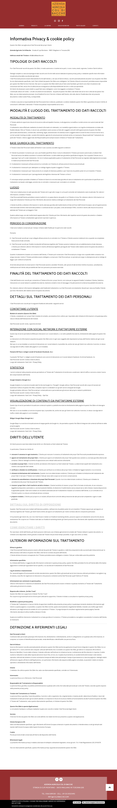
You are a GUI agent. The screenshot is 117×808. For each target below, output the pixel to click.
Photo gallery (80, 25)
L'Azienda (21, 25)
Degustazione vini (63, 25)
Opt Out (45, 395)
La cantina (48, 25)
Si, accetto (77, 802)
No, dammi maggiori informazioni (93, 802)
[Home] (58, 3)
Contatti (95, 25)
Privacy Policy (37, 362)
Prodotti (34, 25)
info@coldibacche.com (36, 55)
